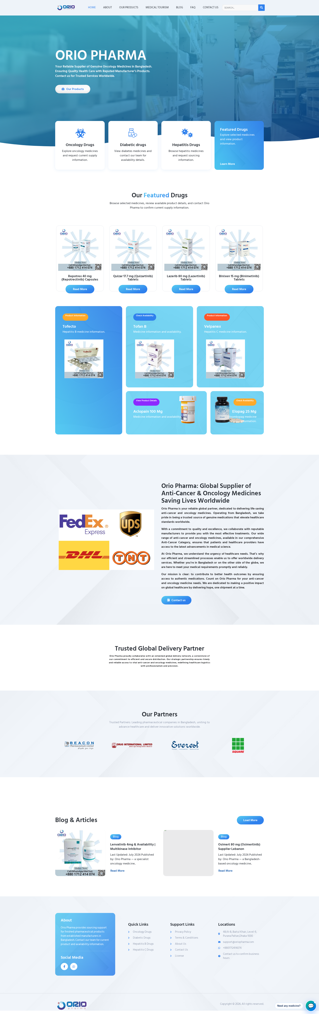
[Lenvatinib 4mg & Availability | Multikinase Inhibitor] (80, 853)
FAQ (192, 7)
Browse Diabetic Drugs (133, 166)
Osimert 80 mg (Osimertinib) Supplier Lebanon (239, 846)
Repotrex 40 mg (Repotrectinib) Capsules (79, 277)
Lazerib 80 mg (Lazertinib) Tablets (186, 277)
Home (92, 7)
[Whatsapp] (73, 966)
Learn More (227, 163)
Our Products (128, 7)
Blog (179, 7)
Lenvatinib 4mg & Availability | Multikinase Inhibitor (132, 846)
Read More (117, 870)
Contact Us (210, 7)
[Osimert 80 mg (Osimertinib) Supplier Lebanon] (188, 853)
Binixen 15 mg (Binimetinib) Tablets (239, 277)
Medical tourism (157, 7)
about (107, 7)
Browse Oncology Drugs (80, 166)
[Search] (261, 7)
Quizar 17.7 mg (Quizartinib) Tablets (133, 277)
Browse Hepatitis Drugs (186, 166)
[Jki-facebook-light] (64, 966)
